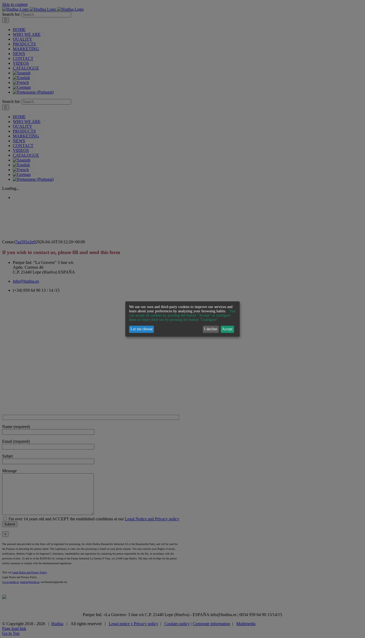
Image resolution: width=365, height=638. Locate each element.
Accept (227, 329)
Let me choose (142, 329)
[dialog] (182, 319)
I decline (210, 329)
